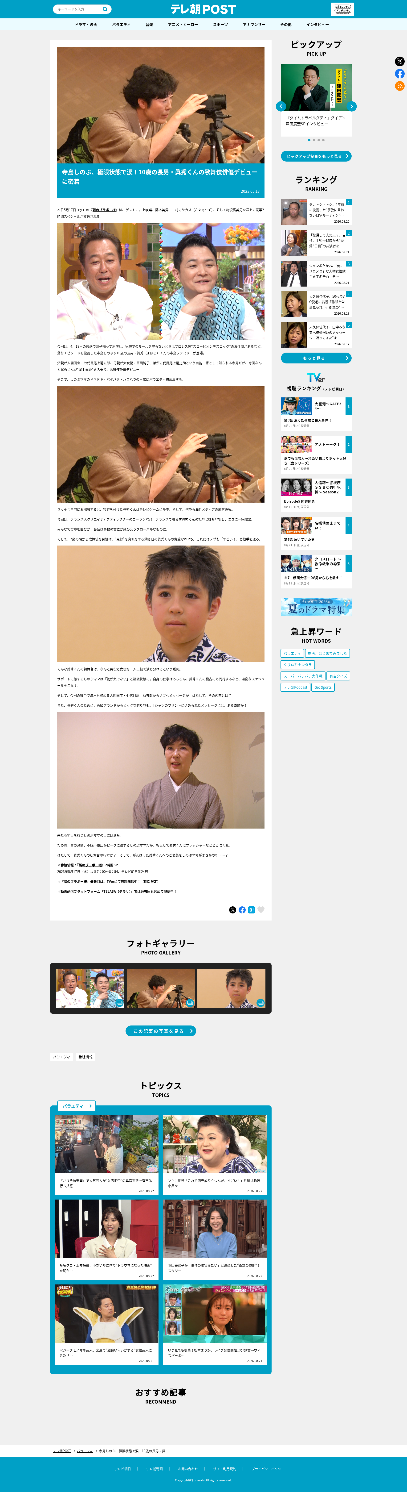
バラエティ (121, 24)
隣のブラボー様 (104, 209)
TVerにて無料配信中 (122, 881)
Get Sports (323, 687)
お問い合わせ (188, 1468)
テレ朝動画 (154, 1468)
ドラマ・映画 (86, 24)
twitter (400, 61)
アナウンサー (254, 24)
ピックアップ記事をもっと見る (314, 156)
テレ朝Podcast (295, 687)
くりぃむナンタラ (298, 664)
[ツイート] (232, 909)
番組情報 (85, 1056)
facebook (400, 74)
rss (400, 86)
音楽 (149, 24)
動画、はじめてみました (327, 653)
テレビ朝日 (122, 1468)
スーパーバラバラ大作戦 (303, 675)
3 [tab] (318, 140)
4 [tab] (323, 140)
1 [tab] (309, 140)
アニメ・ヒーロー (183, 24)
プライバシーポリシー (268, 1468)
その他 (286, 24)
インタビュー (317, 24)
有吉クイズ (338, 675)
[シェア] (242, 909)
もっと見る (314, 358)
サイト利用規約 (224, 1468)
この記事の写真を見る (159, 1031)
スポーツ (220, 24)
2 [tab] (314, 140)
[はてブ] (251, 909)
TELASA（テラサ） (117, 891)
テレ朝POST (203, 9)
